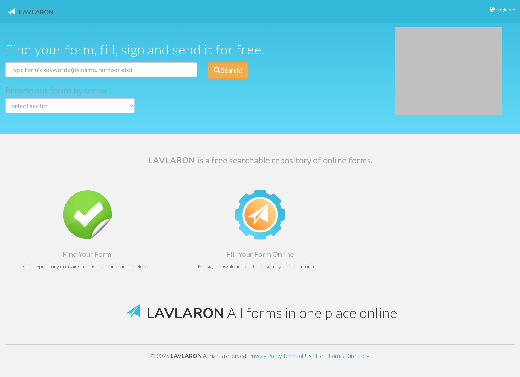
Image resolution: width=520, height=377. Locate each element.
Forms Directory (349, 355)
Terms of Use (299, 355)
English (504, 9)
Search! (231, 70)
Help (322, 355)
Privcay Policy (265, 355)
